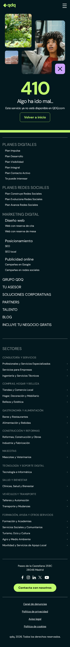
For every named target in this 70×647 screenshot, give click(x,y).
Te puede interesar (16, 178)
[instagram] (28, 578)
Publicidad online (19, 259)
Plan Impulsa (12, 150)
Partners (10, 302)
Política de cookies (35, 626)
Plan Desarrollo (14, 156)
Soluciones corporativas (26, 294)
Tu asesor (11, 287)
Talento (9, 309)
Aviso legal (35, 619)
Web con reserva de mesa (20, 231)
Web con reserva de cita (19, 226)
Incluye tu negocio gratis (27, 324)
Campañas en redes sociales (22, 270)
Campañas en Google (18, 264)
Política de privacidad (35, 611)
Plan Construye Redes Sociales (23, 193)
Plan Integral (12, 167)
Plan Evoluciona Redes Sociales (23, 199)
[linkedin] (34, 578)
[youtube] (46, 578)
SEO (7, 246)
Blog (7, 317)
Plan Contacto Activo (17, 173)
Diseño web (15, 220)
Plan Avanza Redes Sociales (21, 205)
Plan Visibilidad (14, 162)
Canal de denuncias (35, 604)
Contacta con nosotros (35, 588)
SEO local (10, 251)
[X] (40, 578)
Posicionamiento (19, 241)
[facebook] (22, 578)
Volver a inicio (35, 117)
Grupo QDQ (12, 279)
